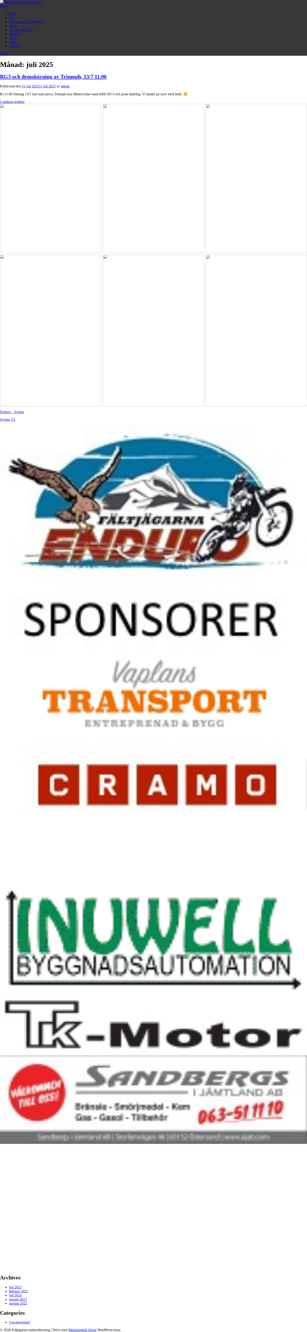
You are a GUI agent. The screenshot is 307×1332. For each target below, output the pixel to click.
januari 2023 (18, 1299)
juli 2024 (15, 1295)
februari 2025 (18, 1291)
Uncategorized (19, 1322)
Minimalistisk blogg (82, 1330)
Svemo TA (8, 419)
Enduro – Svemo (12, 412)
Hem (12, 14)
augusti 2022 (18, 1303)
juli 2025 (15, 1287)
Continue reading (12, 102)
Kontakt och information (26, 22)
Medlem (15, 34)
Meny (4, 6)
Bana (12, 26)
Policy (13, 42)
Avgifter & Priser (21, 30)
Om (11, 18)
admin (65, 86)
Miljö (13, 38)
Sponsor (15, 46)
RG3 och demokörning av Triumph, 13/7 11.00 (53, 77)
